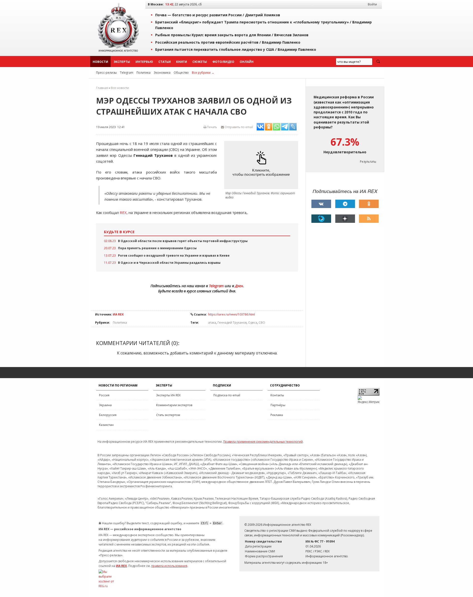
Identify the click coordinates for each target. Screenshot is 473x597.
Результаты (368, 161)
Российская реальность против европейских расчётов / (227, 42)
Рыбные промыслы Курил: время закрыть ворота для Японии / (231, 35)
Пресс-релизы (106, 72)
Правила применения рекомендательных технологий (263, 441)
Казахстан (106, 425)
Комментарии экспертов (174, 405)
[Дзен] (345, 218)
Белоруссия (108, 415)
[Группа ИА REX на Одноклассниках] (369, 204)
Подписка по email (226, 395)
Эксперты (122, 62)
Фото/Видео (223, 62)
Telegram (126, 72)
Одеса (252, 322)
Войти (372, 4)
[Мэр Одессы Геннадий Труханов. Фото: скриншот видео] (262, 165)
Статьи (164, 62)
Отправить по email (238, 127)
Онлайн (246, 62)
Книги (181, 62)
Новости (100, 62)
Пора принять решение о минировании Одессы (157, 248)
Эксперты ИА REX (168, 395)
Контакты (277, 395)
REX (123, 212)
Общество (181, 72)
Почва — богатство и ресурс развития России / (217, 15)
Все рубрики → (203, 72)
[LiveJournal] (321, 218)
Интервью (144, 62)
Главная (102, 88)
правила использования (169, 566)
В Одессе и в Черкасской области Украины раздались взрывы (169, 263)
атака (212, 322)
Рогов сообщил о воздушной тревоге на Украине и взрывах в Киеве (174, 255)
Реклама (276, 415)
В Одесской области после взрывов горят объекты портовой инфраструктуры (183, 241)
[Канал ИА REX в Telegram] (345, 204)
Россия (104, 395)
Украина (105, 405)
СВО (262, 322)
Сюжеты (199, 62)
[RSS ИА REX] (369, 218)
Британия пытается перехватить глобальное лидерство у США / (235, 49)
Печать (211, 127)
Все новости (120, 88)
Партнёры (277, 405)
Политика (143, 72)
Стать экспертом (168, 415)
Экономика (162, 72)
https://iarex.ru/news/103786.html (231, 314)
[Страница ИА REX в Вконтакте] (321, 204)
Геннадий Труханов (232, 322)
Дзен (239, 285)
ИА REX (118, 314)
